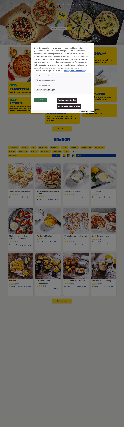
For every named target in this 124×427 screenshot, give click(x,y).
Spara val (40, 99)
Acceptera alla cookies (69, 106)
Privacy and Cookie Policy (75, 70)
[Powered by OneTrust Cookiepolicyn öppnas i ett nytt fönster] (85, 112)
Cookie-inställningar (45, 90)
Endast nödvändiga (67, 100)
